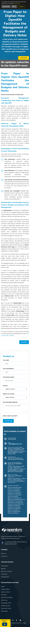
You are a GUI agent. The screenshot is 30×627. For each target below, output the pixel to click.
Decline (14, 6)
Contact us (4, 556)
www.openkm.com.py (18, 504)
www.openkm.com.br (16, 487)
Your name (6, 360)
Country (5, 385)
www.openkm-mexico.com (18, 499)
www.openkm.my (17, 498)
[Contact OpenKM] (20, 620)
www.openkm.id (17, 495)
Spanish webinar (5, 592)
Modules (3, 568)
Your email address (8, 368)
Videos (3, 586)
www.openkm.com (15, 511)
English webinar (5, 589)
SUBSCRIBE (23, 58)
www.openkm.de (17, 492)
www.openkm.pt (17, 507)
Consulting (4, 574)
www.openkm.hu (17, 493)
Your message (10, 402)
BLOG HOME (24, 342)
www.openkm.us (14, 513)
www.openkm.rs (16, 510)
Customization (5, 577)
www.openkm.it (14, 496)
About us (3, 553)
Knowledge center (6, 603)
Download (4, 594)
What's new (4, 600)
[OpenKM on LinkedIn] (12, 620)
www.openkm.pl (16, 505)
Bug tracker (4, 611)
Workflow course (5, 605)
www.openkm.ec (16, 489)
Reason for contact (8, 394)
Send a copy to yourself (10, 416)
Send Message (8, 420)
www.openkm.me (18, 501)
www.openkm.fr (16, 490)
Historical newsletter (7, 597)
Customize (21, 6)
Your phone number (8, 377)
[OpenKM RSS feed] (16, 620)
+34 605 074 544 (12, 439)
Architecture (4, 566)
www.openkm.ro (17, 508)
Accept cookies (6, 6)
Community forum (6, 608)
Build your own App (6, 571)
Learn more (17, 3)
